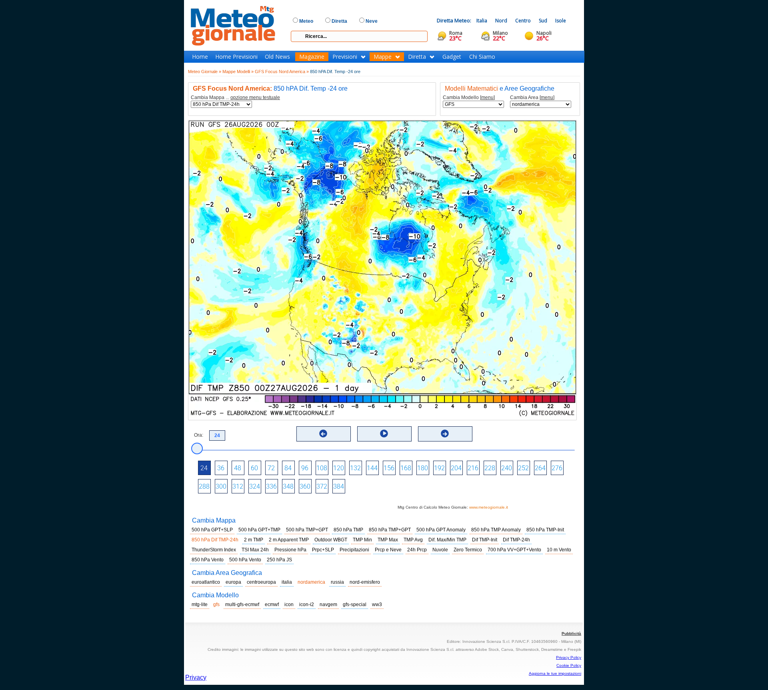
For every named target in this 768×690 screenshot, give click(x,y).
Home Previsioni (236, 57)
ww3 (377, 604)
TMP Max (388, 540)
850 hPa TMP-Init (545, 530)
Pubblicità (571, 633)
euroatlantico (206, 582)
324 (254, 486)
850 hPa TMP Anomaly (496, 530)
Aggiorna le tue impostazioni (555, 673)
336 (271, 486)
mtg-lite (200, 604)
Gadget (451, 57)
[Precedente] (323, 433)
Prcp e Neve (388, 550)
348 (288, 486)
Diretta (417, 57)
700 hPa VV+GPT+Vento (514, 550)
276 (557, 468)
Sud (543, 20)
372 (321, 486)
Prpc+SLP (323, 550)
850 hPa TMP (348, 530)
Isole (560, 20)
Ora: (198, 435)
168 (405, 468)
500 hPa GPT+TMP (259, 530)
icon (289, 604)
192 (439, 468)
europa (233, 582)
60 (254, 468)
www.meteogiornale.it (488, 507)
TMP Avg (413, 540)
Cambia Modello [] (469, 97)
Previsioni (344, 57)
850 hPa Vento (208, 560)
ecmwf (272, 604)
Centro (523, 20)
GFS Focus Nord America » (282, 71)
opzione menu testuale (255, 97)
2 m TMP (253, 540)
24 (204, 468)
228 (489, 468)
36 (220, 468)
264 (540, 468)
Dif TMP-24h (516, 540)
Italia (481, 20)
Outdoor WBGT (330, 540)
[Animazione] (384, 433)
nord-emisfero (365, 582)
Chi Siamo (482, 57)
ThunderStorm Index (214, 550)
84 (288, 468)
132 (355, 468)
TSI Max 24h (255, 550)
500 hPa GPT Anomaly (441, 530)
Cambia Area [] (532, 97)
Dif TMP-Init (484, 540)
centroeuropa (261, 582)
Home (200, 57)
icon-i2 (306, 604)
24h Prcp (417, 550)
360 (305, 486)
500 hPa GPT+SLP (212, 530)
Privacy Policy (568, 657)
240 (506, 468)
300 (221, 486)
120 (338, 468)
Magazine (311, 57)
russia (337, 582)
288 (204, 486)
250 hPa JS (279, 560)
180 (422, 468)
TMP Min (362, 540)
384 (338, 486)
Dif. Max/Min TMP (447, 540)
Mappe (383, 57)
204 (456, 468)
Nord (501, 20)
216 (473, 468)
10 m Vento (559, 550)
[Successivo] (444, 433)
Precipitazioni (354, 550)
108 (321, 468)
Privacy (195, 677)
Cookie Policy (568, 665)
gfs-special (354, 604)
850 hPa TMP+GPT (390, 530)
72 (271, 468)
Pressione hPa (290, 550)
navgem (328, 604)
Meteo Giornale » (204, 71)
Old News (277, 57)
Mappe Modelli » (238, 71)
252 (523, 468)
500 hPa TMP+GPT (307, 530)
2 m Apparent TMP (289, 540)
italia (287, 582)
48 (237, 468)
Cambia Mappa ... (235, 97)
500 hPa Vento (245, 560)
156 (389, 468)
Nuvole (440, 550)
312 (237, 486)
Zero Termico (468, 550)
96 (304, 468)
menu (487, 97)
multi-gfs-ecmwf (242, 604)
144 (372, 468)
